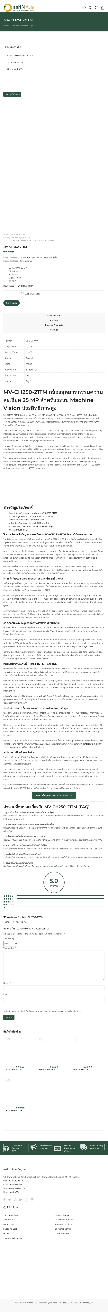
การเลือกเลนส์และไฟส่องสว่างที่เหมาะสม (26, 519)
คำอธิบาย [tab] (54, 320)
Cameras (15, 25)
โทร (28, 257)
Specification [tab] (54, 315)
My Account (8, 1224)
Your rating (8, 938)
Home (6, 1233)
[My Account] (102, 7)
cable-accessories (74, 652)
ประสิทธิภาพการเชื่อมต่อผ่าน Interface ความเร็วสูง (31, 526)
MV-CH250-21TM (47, 240)
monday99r (13, 1192)
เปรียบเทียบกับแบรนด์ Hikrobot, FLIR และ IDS (29, 523)
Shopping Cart (10, 1228)
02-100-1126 (23, 1180)
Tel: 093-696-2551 (15, 62)
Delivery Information (64, 1219)
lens (62, 627)
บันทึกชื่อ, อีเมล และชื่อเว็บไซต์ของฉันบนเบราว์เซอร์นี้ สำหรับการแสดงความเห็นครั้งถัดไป (42, 1011)
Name (7, 983)
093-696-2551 (9, 1180)
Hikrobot (24, 25)
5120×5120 (31, 369)
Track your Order (11, 1215)
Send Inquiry (11, 303)
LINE (20, 257)
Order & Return (62, 1233)
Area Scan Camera (18, 240)
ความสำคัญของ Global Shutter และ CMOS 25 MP (31, 516)
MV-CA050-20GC (13, 1069)
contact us (15, 261)
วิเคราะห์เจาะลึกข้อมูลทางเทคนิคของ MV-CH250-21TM (33, 513)
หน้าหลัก (6, 25)
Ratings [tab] (54, 329)
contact (86, 743)
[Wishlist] (96, 7)
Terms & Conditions (64, 1224)
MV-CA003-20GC (47, 1069)
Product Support (62, 1215)
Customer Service (63, 1228)
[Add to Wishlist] (7, 1039)
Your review (9, 948)
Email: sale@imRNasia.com (20, 55)
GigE (31, 25)
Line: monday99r (15, 69)
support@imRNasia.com (14, 1188)
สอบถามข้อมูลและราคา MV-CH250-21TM (54, 795)
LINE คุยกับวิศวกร (12, 94)
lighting (63, 614)
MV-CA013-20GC (81, 1069)
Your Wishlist (9, 1219)
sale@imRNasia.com (12, 1184)
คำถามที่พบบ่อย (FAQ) (18, 529)
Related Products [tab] (54, 325)
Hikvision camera (33, 240)
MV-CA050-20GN (13, 1110)
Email (6, 994)
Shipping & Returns (12, 1238)
